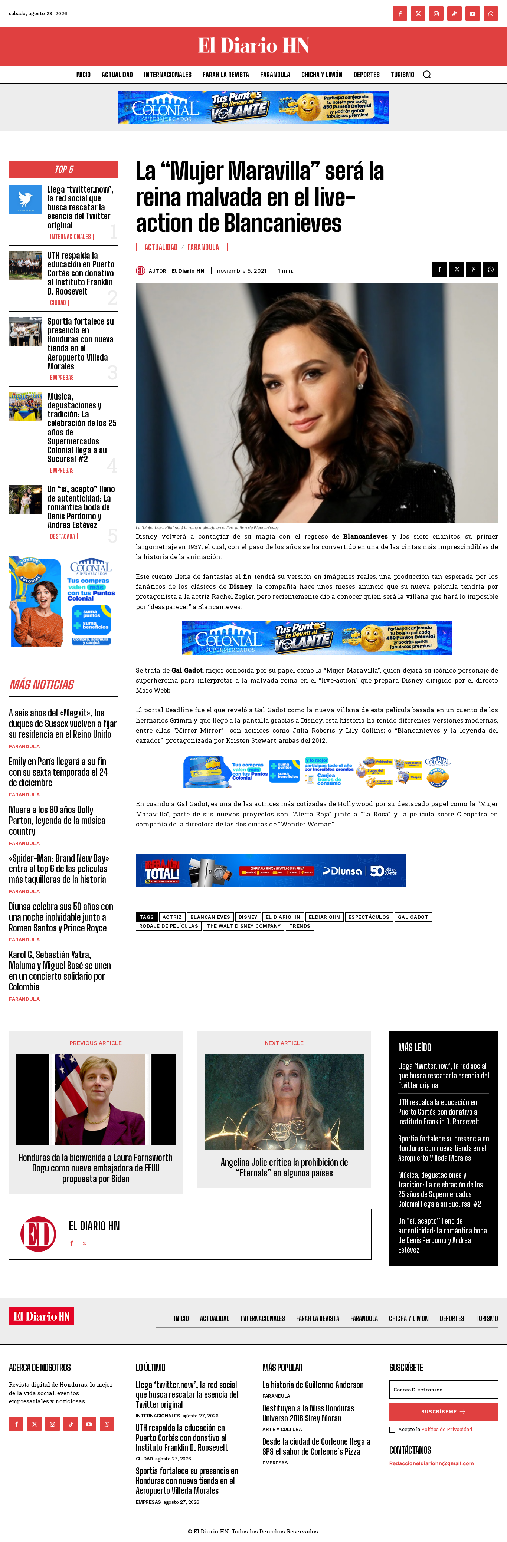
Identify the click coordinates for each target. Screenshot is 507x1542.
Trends (300, 926)
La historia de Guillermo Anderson (313, 1385)
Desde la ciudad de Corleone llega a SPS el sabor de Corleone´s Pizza (316, 1446)
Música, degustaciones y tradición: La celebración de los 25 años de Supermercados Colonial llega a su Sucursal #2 (82, 427)
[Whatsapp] (491, 13)
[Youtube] (472, 13)
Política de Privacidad (446, 1429)
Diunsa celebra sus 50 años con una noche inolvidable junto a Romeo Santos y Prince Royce (61, 917)
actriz (172, 917)
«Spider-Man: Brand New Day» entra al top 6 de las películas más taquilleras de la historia (59, 869)
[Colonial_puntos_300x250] (63, 652)
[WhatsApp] (490, 269)
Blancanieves (210, 917)
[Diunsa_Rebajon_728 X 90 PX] (271, 893)
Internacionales (70, 237)
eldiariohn (324, 917)
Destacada (62, 536)
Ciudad (58, 303)
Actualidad (161, 247)
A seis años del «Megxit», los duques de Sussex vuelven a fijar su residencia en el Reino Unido (63, 723)
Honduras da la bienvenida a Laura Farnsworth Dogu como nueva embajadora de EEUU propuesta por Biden (96, 1168)
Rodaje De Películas (169, 926)
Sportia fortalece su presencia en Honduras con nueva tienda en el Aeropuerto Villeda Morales (81, 343)
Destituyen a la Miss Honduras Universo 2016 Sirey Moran (308, 1413)
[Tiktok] (454, 13)
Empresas (62, 378)
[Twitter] (418, 13)
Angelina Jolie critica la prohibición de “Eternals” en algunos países (284, 1167)
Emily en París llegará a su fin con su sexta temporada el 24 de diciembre (58, 772)
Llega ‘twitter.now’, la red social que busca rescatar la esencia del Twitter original (81, 207)
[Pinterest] (473, 269)
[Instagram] (436, 13)
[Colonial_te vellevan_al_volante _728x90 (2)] (253, 129)
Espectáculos (369, 917)
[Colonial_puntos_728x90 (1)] (317, 793)
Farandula (24, 746)
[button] (427, 74)
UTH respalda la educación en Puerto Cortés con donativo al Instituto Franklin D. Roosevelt (81, 273)
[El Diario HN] (142, 270)
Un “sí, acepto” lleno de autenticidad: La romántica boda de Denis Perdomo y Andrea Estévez (81, 507)
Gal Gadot (413, 917)
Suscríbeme (439, 1411)
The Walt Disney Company (243, 926)
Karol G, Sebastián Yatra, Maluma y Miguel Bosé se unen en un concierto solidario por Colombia (60, 970)
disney (248, 917)
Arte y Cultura (282, 1429)
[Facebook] (400, 13)
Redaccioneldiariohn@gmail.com (431, 1463)
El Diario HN (188, 270)
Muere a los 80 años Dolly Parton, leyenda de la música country (57, 820)
